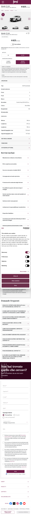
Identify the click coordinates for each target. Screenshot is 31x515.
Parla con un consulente (7, 512)
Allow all (15, 276)
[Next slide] (29, 19)
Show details (23, 271)
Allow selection (15, 280)
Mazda (11, 10)
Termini (23, 474)
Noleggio (7, 10)
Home (2, 10)
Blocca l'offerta (23, 512)
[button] (4, 27)
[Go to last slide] (2, 19)
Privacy (20, 474)
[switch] (27, 257)
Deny (15, 285)
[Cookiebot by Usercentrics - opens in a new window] (23, 228)
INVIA (15, 471)
